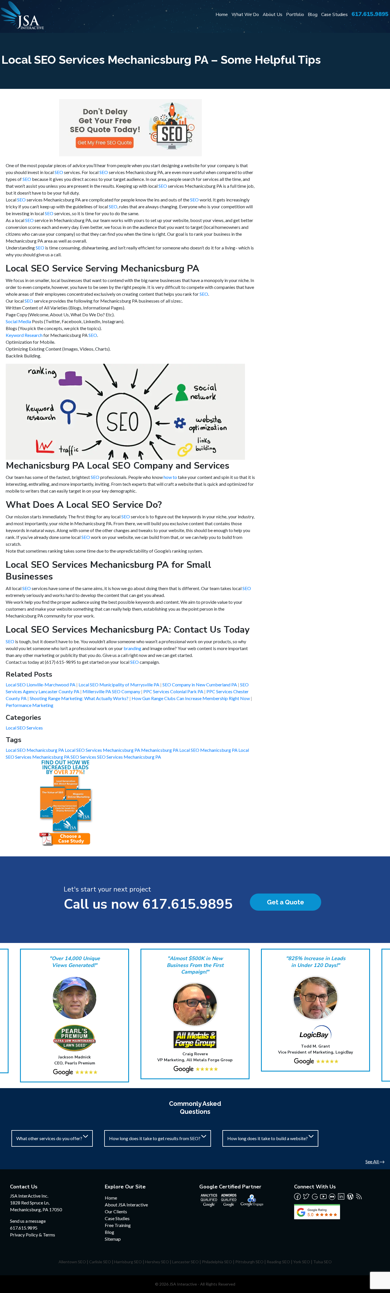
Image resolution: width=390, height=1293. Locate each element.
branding (132, 648)
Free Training (118, 1225)
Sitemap (113, 1239)
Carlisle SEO (100, 1261)
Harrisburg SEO (128, 1261)
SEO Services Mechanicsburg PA (129, 757)
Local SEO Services (24, 727)
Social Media (18, 321)
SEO (59, 172)
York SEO (301, 1261)
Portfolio (295, 14)
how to (170, 477)
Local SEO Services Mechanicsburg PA (103, 750)
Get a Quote (285, 902)
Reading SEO (278, 1261)
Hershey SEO (157, 1261)
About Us (272, 14)
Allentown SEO (72, 1261)
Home (222, 14)
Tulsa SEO (322, 1261)
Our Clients (116, 1211)
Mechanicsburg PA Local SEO (170, 750)
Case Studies (334, 14)
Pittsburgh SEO (249, 1261)
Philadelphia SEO (217, 1261)
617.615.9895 (370, 14)
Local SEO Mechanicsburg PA (35, 750)
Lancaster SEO (185, 1261)
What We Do (245, 14)
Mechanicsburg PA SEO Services (64, 757)
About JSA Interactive (126, 1204)
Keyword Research (24, 335)
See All (372, 1161)
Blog (312, 14)
